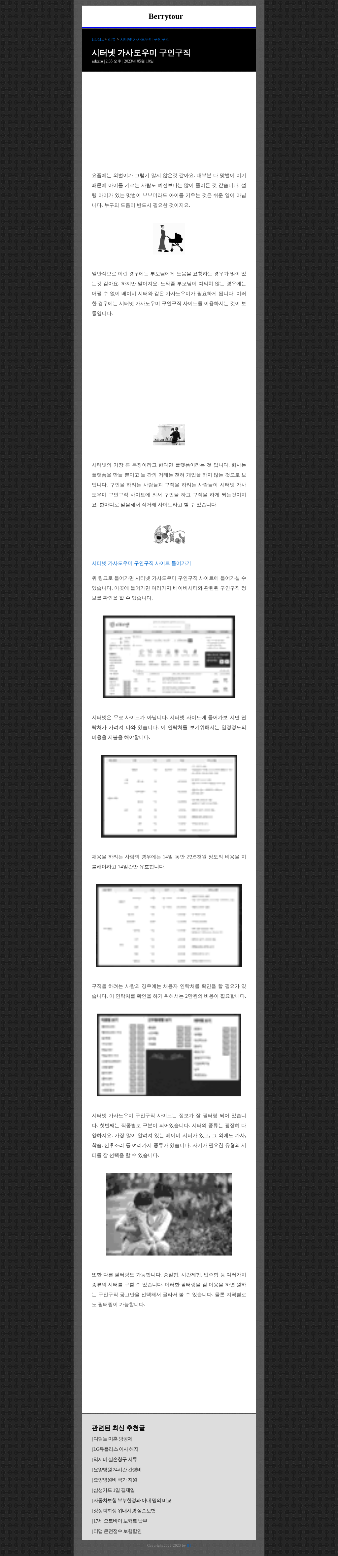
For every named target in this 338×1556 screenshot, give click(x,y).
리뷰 (112, 39)
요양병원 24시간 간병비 (117, 1469)
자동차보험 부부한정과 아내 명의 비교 (132, 1500)
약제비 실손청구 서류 (115, 1459)
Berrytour (166, 16)
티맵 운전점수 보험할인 (117, 1531)
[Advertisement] (169, 121)
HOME (98, 39)
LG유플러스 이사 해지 (115, 1449)
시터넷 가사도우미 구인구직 (145, 39)
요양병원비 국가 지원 (115, 1480)
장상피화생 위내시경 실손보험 (124, 1510)
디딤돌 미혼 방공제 (112, 1439)
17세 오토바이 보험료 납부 (120, 1521)
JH (189, 1545)
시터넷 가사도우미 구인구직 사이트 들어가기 (141, 563)
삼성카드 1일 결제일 (114, 1490)
